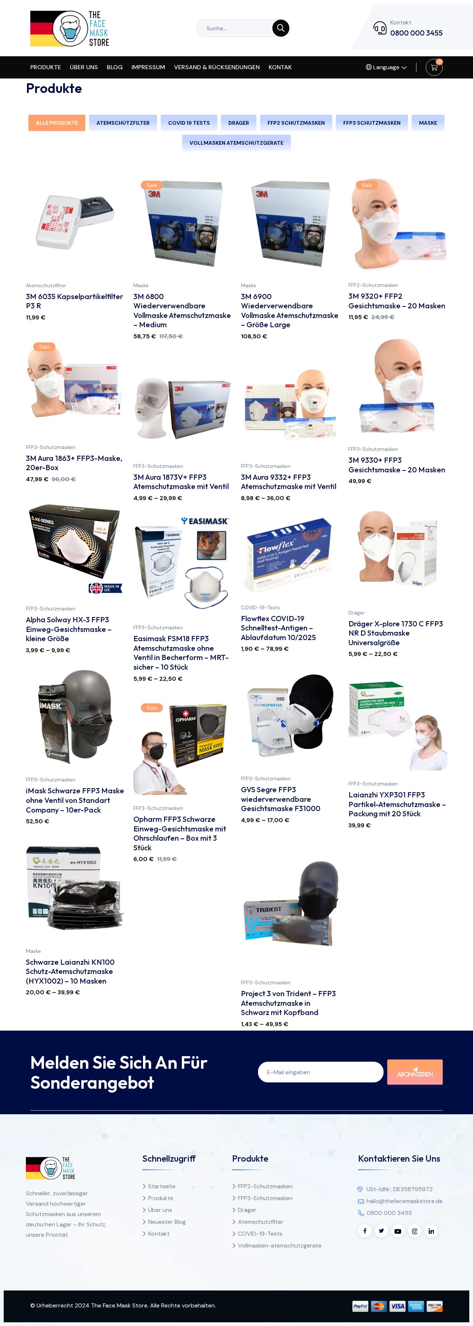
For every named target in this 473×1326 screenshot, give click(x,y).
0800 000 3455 (416, 32)
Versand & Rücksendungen (217, 67)
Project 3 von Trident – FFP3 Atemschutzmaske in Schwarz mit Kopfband (288, 1003)
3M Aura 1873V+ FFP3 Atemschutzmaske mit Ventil (181, 481)
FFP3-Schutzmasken (373, 449)
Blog (115, 67)
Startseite (162, 1186)
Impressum (148, 67)
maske (428, 123)
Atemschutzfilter (46, 285)
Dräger (356, 612)
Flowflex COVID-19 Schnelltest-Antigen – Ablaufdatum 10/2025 (278, 628)
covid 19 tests (189, 123)
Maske (141, 285)
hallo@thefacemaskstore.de (405, 1201)
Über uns (84, 67)
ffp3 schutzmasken (372, 123)
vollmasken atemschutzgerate (236, 143)
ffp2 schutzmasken (296, 123)
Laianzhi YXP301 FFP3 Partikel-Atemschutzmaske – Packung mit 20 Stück (397, 804)
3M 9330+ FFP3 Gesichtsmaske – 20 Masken (396, 464)
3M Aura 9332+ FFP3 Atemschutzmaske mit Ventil (288, 481)
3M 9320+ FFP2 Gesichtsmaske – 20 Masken (396, 300)
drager (238, 123)
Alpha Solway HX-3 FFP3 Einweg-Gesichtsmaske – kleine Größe (69, 629)
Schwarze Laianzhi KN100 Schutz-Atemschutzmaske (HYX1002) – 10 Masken (70, 971)
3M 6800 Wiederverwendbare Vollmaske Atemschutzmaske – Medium (182, 310)
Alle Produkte (57, 123)
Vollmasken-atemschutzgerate (279, 1245)
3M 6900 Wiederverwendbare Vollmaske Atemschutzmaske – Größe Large (289, 310)
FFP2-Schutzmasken (373, 285)
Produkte (45, 67)
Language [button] (385, 67)
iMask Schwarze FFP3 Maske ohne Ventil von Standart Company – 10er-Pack (75, 800)
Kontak (280, 67)
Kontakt (159, 1234)
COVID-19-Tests (260, 607)
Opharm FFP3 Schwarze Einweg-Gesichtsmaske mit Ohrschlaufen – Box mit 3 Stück (179, 833)
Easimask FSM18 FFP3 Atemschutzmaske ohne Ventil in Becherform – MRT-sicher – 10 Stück (181, 653)
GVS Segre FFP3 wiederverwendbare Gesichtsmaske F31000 (280, 799)
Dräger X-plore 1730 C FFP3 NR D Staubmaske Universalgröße (395, 633)
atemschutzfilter (123, 123)
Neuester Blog (167, 1222)
